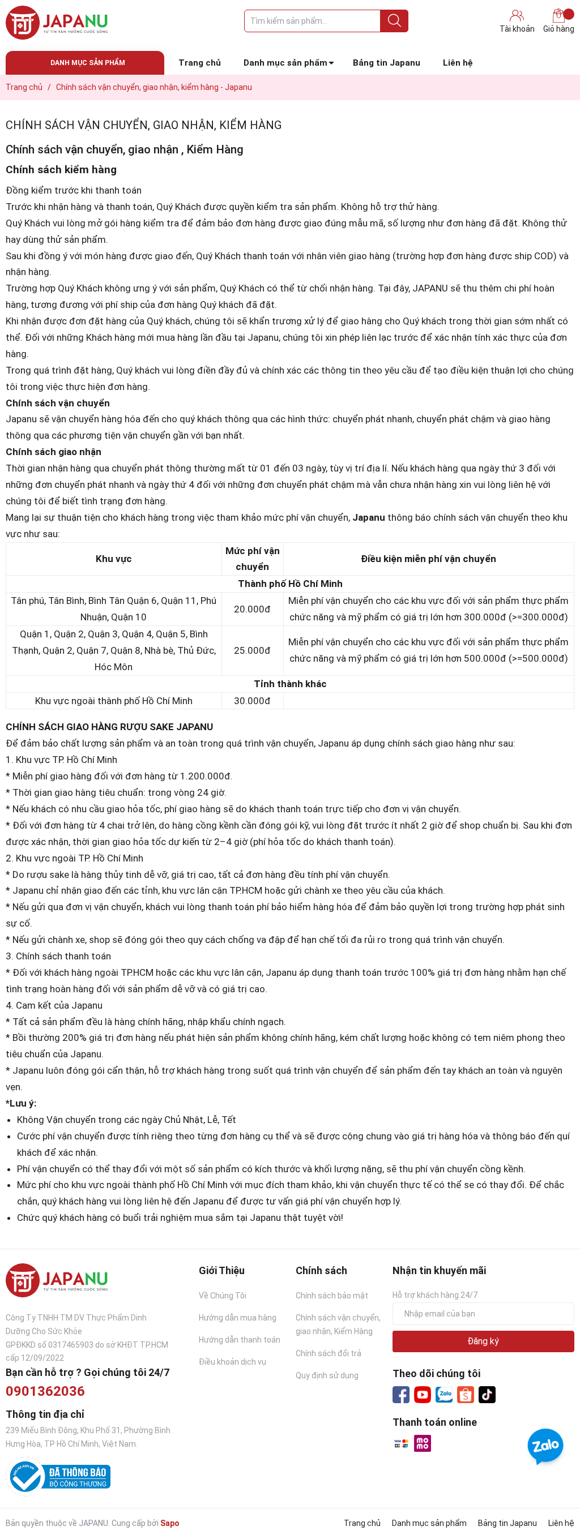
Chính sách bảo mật (332, 1295)
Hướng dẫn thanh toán (239, 1339)
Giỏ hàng (558, 28)
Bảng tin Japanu (386, 63)
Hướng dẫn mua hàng (237, 1317)
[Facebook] (401, 1394)
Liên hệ (458, 63)
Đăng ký (483, 1341)
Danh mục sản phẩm (285, 63)
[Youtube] (422, 1394)
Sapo (170, 1523)
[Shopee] (465, 1394)
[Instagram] (487, 1394)
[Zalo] (444, 1395)
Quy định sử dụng (327, 1375)
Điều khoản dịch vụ (232, 1361)
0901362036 (45, 1391)
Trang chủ (199, 63)
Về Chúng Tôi (222, 1295)
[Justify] (394, 21)
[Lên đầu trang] (548, 1485)
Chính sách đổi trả (328, 1353)
